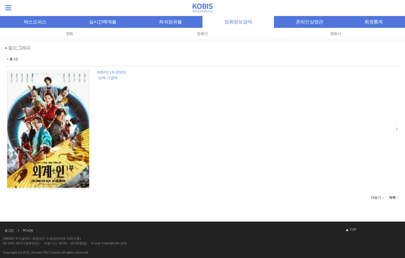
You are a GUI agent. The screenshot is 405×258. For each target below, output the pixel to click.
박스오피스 (35, 21)
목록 (392, 197)
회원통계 (373, 21)
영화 (69, 33)
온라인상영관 (309, 21)
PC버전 (28, 230)
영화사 (335, 33)
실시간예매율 (102, 21)
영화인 (202, 33)
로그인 (9, 230)
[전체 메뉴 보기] (8, 8)
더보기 (376, 197)
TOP (353, 229)
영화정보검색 (238, 21)
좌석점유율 (170, 21)
